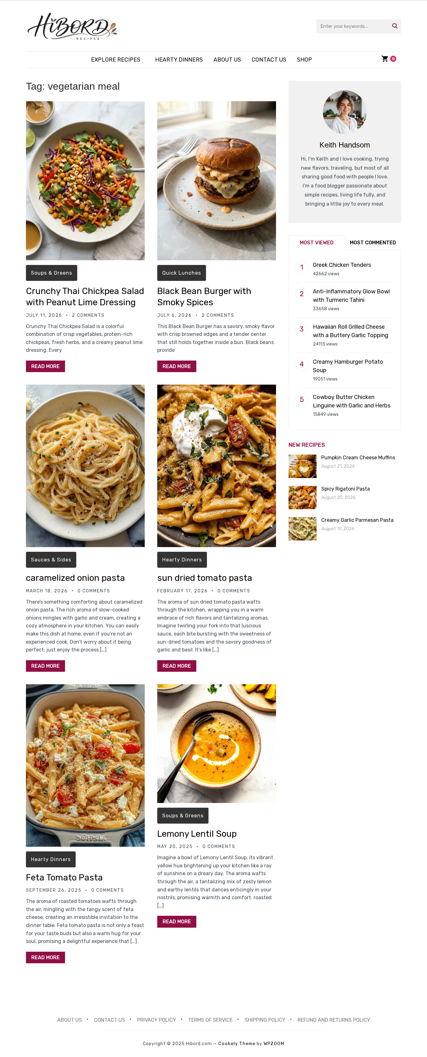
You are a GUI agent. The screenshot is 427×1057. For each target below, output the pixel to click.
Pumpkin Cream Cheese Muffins (358, 458)
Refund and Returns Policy (334, 1020)
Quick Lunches (181, 273)
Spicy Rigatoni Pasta (345, 489)
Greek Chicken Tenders (342, 265)
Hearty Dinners (179, 59)
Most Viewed (317, 243)
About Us (69, 1020)
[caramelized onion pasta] (85, 389)
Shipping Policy (265, 1020)
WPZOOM (274, 1043)
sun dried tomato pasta (204, 578)
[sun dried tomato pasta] (216, 389)
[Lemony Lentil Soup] (216, 688)
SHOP (304, 59)
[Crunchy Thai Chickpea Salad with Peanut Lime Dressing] (85, 105)
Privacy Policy (156, 1020)
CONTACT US (269, 59)
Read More (45, 366)
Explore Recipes (115, 59)
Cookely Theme (236, 1043)
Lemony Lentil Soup (197, 834)
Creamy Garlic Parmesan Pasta (357, 520)
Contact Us (109, 1020)
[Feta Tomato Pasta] (85, 688)
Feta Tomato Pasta (64, 877)
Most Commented (373, 243)
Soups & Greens (51, 273)
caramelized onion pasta (75, 578)
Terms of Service (210, 1020)
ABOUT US (227, 59)
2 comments (88, 315)
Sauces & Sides (51, 560)
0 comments (94, 591)
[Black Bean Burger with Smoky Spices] (216, 105)
